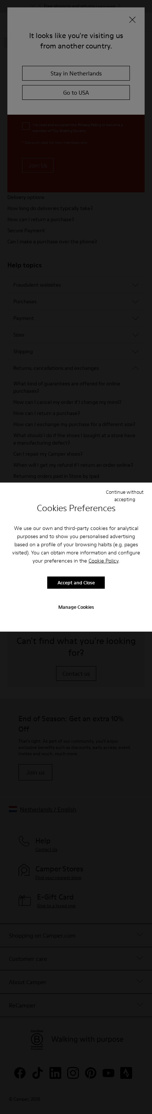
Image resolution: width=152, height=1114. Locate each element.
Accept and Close (76, 582)
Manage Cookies (76, 606)
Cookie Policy (103, 560)
